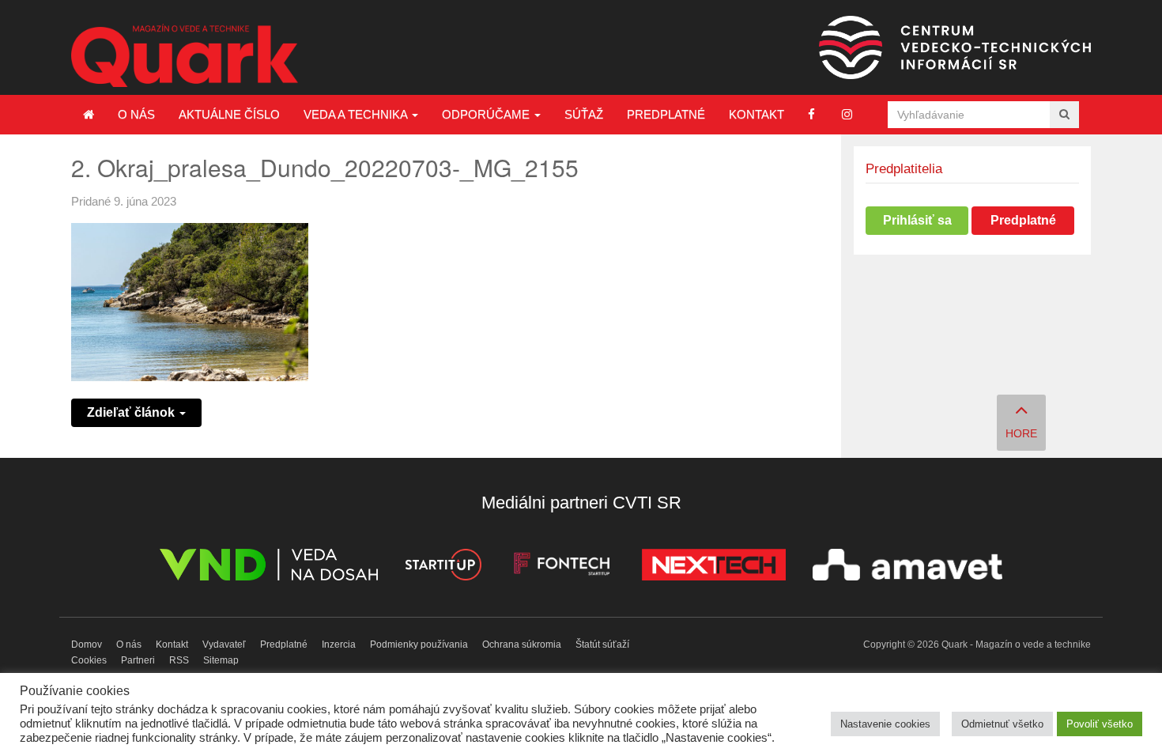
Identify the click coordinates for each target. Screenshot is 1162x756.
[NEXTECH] (714, 567)
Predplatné (666, 114)
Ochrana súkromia (521, 644)
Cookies (89, 660)
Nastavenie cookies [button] (885, 724)
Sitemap (221, 660)
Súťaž (583, 114)
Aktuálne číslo (229, 114)
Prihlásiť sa (917, 220)
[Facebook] (811, 114)
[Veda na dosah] (269, 567)
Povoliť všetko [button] (1099, 724)
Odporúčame (487, 114)
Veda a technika (357, 114)
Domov (86, 644)
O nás (136, 114)
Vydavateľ (224, 644)
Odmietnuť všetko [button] (1002, 724)
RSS (179, 660)
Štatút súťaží (602, 644)
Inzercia (339, 644)
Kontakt (756, 114)
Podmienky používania (419, 644)
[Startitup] (443, 567)
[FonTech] (561, 567)
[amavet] (907, 567)
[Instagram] (847, 114)
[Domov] (88, 114)
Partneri (138, 660)
